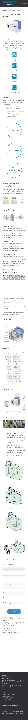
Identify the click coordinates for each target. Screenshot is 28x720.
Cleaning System (6, 699)
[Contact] (14, 611)
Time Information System (8, 694)
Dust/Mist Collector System (9, 697)
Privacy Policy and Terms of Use (10, 705)
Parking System (6, 696)
